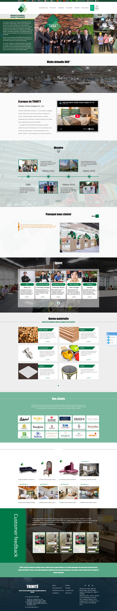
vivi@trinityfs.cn (34, 607)
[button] (115, 34)
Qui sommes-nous (43, 7)
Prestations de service (58, 590)
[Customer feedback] (38, 542)
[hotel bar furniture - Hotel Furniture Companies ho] (58, 34)
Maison (54, 585)
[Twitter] (85, 585)
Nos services (53, 7)
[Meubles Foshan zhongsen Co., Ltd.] (23, 12)
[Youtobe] (89, 585)
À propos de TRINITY (29, 101)
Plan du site (68, 593)
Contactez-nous (69, 590)
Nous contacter (85, 7)
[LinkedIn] (92, 585)
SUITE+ (58, 201)
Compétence (61, 7)
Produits (67, 585)
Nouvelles (77, 7)
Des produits (69, 7)
